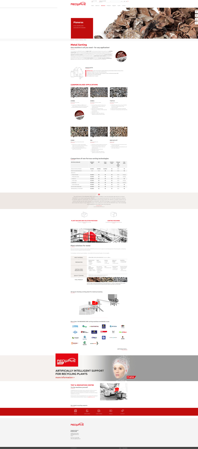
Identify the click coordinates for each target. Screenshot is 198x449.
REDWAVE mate (90, 70)
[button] (128, 1)
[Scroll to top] (196, 447)
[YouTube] (126, 1)
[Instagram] (122, 1)
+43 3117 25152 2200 (94, 1)
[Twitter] (121, 1)
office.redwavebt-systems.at (102, 1)
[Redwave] (78, 4)
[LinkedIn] (124, 1)
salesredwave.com (91, 397)
